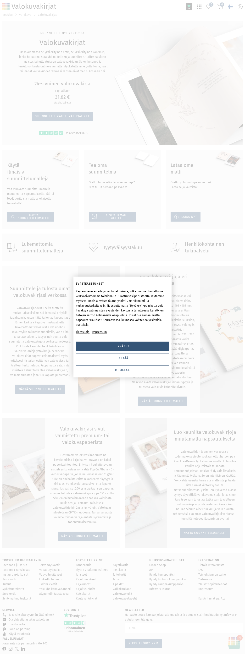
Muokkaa (122, 370)
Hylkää (122, 358)
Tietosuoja (82, 332)
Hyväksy (122, 346)
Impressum (99, 332)
